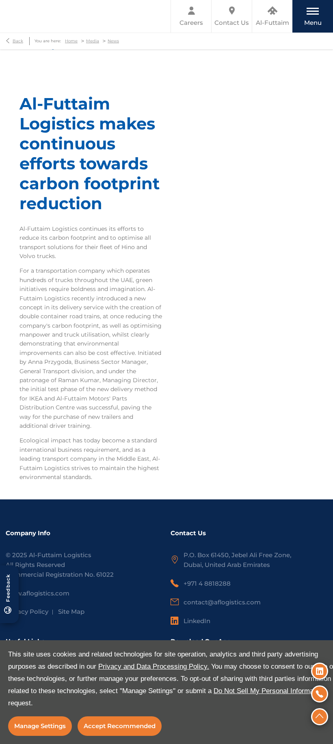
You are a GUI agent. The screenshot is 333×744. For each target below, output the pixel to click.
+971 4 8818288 (207, 583)
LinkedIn (197, 621)
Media (92, 41)
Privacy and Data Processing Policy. (153, 666)
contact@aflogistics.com (222, 602)
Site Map (71, 611)
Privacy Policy (27, 611)
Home (71, 41)
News (113, 41)
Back (18, 41)
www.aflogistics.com (37, 593)
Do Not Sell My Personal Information (269, 691)
